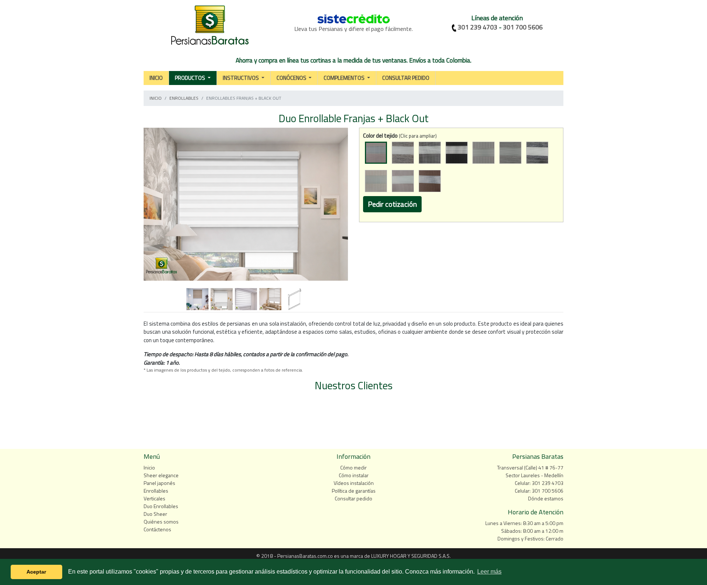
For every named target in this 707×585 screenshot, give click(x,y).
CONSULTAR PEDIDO (405, 78)
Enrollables (156, 490)
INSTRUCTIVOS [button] (241, 78)
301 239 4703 (477, 27)
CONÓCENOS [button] (292, 78)
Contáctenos (157, 529)
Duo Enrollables (161, 506)
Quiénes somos (161, 521)
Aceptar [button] (36, 572)
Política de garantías (354, 490)
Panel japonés (159, 483)
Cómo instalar (354, 475)
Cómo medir (353, 467)
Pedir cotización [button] (392, 204)
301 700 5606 (523, 27)
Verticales (154, 498)
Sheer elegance (161, 475)
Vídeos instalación (354, 483)
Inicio (149, 467)
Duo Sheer (155, 514)
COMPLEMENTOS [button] (345, 78)
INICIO (156, 78)
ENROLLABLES (183, 98)
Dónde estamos (545, 498)
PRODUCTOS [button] (190, 78)
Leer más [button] (489, 571)
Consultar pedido (353, 498)
